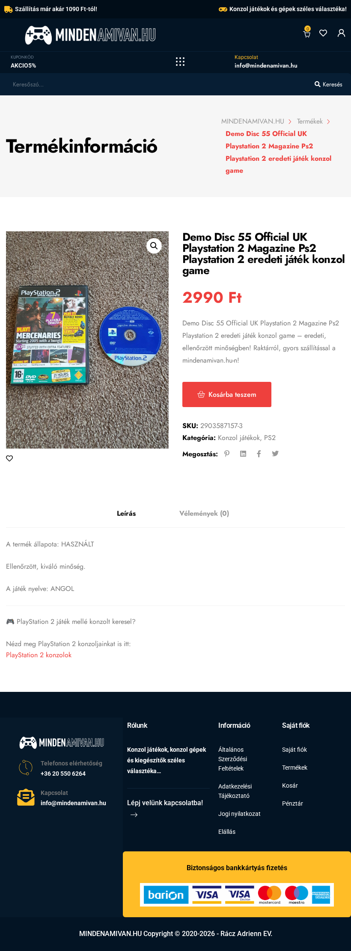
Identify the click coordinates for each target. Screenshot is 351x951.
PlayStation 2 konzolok (38, 655)
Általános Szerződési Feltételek (232, 759)
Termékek (294, 767)
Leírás (126, 513)
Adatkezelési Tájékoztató (235, 791)
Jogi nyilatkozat (239, 813)
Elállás (226, 831)
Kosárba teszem (232, 394)
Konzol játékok (239, 438)
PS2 (270, 438)
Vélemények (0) (204, 513)
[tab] (126, 514)
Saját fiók (294, 749)
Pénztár (292, 803)
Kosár (290, 785)
